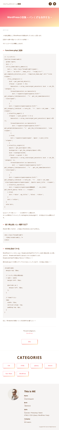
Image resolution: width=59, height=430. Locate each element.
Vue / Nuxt (9, 373)
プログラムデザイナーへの (12, 4)
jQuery (36, 365)
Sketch (50, 365)
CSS (9, 365)
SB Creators (27, 422)
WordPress (29, 333)
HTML (22, 365)
